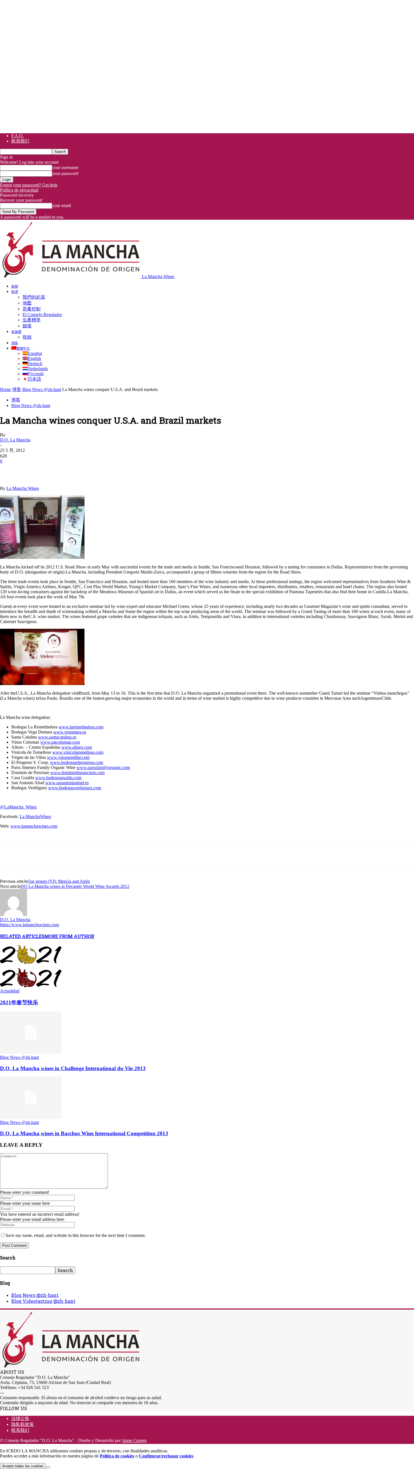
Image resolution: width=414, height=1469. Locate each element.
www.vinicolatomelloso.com (77, 752)
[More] (111, 469)
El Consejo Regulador (42, 314)
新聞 (14, 286)
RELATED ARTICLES (22, 936)
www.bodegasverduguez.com (74, 787)
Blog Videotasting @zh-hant (43, 1301)
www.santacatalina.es (57, 737)
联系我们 (20, 141)
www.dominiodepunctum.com (77, 772)
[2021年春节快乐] (30, 985)
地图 (27, 303)
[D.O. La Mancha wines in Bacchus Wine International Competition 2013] (30, 1117)
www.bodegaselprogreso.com (76, 762)
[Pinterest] (50, 469)
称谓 (14, 291)
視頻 (27, 337)
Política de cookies (117, 1456)
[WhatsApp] (70, 469)
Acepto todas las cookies (23, 1466)
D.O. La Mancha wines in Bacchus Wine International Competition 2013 (84, 1133)
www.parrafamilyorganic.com (103, 767)
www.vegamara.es (69, 732)
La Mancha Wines (22, 488)
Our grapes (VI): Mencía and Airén (58, 881)
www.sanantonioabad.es (67, 782)
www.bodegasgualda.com (58, 777)
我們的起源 (34, 297)
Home (5, 389)
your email (61, 205)
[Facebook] (9, 469)
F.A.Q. (17, 135)
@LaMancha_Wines (18, 806)
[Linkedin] (90, 469)
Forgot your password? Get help (28, 185)
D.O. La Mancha (15, 439)
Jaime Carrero (134, 1440)
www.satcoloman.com (60, 742)
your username (65, 167)
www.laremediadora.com (81, 727)
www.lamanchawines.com (33, 826)
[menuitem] (20, 348)
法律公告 (20, 1418)
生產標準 (32, 319)
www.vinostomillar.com (68, 757)
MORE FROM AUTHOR (69, 936)
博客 (14, 343)
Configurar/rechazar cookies (166, 1456)
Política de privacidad (19, 190)
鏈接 (27, 325)
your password (65, 173)
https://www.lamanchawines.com (29, 924)
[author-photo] (13, 914)
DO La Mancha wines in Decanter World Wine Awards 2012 (75, 886)
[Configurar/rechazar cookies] (48, 1467)
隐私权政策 (22, 1424)
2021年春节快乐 (19, 1002)
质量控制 (32, 308)
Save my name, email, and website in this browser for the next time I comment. (76, 1235)
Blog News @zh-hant (41, 389)
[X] (29, 469)
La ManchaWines (35, 816)
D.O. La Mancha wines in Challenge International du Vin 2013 (73, 1068)
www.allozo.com (76, 747)
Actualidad (9, 990)
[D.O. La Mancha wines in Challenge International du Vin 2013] (30, 1052)
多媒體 (16, 331)
